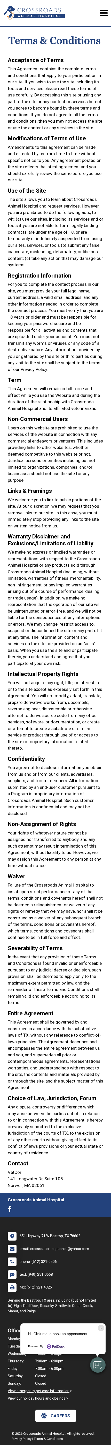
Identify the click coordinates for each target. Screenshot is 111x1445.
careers (60, 1415)
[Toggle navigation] (103, 12)
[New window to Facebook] (11, 1210)
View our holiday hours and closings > (38, 1398)
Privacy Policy (21, 1439)
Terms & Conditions (48, 1439)
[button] (98, 1365)
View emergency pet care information (38, 1391)
